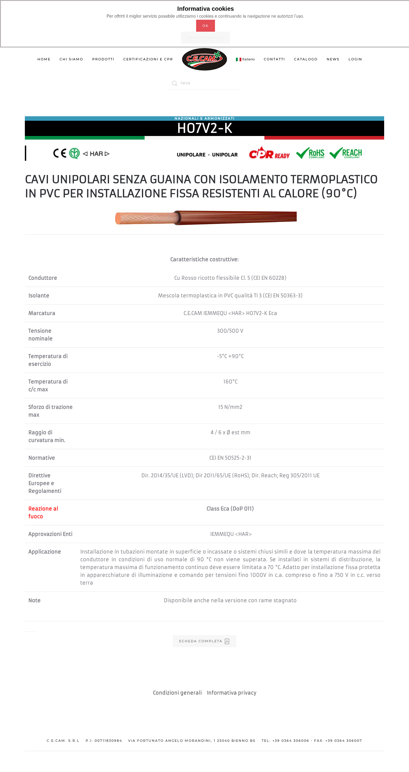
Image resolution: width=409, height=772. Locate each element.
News (333, 59)
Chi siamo (71, 59)
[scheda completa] (31, 631)
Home (44, 59)
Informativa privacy (231, 693)
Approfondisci (205, 38)
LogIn (355, 59)
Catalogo (306, 59)
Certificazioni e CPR (148, 59)
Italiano (248, 59)
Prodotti (103, 59)
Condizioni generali (177, 693)
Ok (205, 26)
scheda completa (201, 641)
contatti (274, 59)
